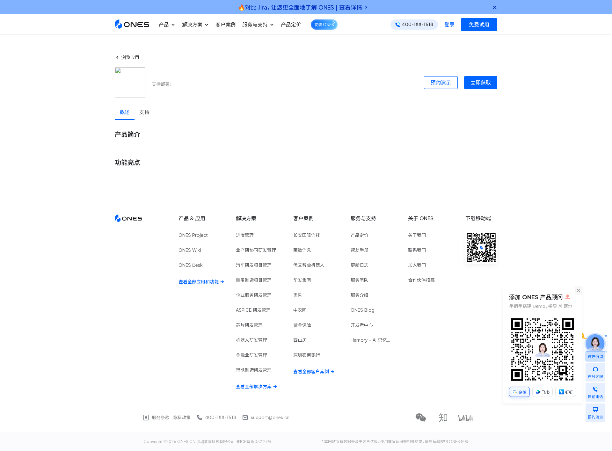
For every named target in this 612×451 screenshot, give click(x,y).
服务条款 (161, 417)
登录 (449, 24)
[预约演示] (595, 408)
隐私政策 (182, 417)
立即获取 (480, 82)
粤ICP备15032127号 (254, 441)
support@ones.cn (270, 417)
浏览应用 (130, 57)
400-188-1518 (220, 417)
